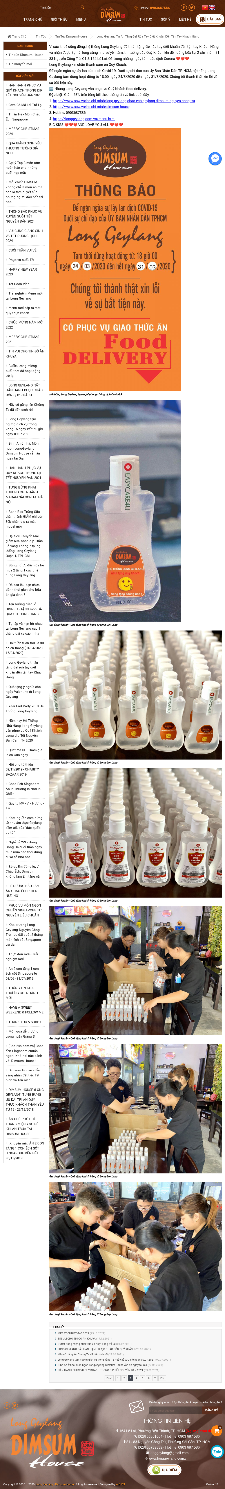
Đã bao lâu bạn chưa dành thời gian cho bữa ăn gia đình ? (23, 589)
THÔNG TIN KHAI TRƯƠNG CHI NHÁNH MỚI (22, 993)
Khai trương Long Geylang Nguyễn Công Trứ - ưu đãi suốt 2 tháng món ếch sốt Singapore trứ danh (24, 934)
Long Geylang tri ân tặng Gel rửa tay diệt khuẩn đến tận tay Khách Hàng (147, 36)
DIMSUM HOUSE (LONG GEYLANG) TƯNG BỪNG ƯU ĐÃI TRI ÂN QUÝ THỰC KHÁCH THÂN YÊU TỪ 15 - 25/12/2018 (25, 1099)
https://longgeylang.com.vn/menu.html (84, 118)
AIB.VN (120, 1484)
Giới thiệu (59, 19)
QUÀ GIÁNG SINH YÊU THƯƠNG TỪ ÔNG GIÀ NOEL (24, 148)
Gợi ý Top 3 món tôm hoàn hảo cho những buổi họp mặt (23, 167)
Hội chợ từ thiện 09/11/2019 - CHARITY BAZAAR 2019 (22, 769)
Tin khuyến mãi (20, 64)
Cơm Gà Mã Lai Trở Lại (25, 104)
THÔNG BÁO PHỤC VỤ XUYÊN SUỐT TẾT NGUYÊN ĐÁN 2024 (24, 216)
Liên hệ (185, 19)
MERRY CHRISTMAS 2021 (73, 1333)
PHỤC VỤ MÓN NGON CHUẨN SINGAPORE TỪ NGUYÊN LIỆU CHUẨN (23, 910)
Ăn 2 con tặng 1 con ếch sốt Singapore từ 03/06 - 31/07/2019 (22, 973)
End (162, 1378)
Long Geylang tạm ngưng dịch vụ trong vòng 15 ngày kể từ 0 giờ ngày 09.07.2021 (106, 1359)
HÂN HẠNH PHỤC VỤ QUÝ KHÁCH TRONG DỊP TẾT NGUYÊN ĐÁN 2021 (24, 472)
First (109, 1378)
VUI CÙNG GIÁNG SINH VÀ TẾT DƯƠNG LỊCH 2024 (24, 235)
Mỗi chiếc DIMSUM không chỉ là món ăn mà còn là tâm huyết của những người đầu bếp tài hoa (24, 192)
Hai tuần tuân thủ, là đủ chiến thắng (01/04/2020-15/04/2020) (25, 648)
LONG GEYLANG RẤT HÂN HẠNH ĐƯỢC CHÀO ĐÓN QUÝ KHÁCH (24, 390)
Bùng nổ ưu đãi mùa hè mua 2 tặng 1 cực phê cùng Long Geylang (25, 570)
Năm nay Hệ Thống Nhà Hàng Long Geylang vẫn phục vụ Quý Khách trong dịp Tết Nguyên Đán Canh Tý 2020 (24, 730)
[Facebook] (184, 9)
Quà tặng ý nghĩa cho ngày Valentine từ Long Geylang (23, 691)
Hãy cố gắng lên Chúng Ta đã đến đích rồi (83, 1354)
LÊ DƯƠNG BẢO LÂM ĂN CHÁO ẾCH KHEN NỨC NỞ (23, 891)
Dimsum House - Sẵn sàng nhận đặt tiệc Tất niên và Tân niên (23, 1075)
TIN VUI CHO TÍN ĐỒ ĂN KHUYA (77, 1338)
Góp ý (165, 19)
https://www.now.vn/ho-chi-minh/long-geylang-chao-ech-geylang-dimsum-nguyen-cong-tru (124, 100)
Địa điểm (169, 1470)
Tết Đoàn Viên (19, 284)
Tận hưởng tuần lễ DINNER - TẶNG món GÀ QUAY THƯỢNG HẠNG (24, 609)
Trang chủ (33, 19)
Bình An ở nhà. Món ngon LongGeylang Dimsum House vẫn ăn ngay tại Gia (102, 1365)
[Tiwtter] (192, 9)
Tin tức (146, 19)
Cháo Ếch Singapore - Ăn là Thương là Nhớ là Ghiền (23, 788)
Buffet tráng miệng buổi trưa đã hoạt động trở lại (23, 370)
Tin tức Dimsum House (71, 36)
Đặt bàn (214, 19)
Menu (81, 19)
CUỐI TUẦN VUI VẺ (22, 250)
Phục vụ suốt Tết (21, 259)
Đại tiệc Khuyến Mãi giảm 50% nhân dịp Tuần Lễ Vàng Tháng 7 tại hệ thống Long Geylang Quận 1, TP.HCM (24, 546)
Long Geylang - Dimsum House (55, 1484)
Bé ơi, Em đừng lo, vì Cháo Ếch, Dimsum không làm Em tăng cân (24, 871)
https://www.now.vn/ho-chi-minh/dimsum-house (91, 106)
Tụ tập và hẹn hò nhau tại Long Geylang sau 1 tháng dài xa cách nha (24, 628)
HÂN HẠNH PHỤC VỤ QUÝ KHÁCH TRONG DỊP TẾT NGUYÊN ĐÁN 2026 (24, 90)
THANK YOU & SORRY (25, 1022)
